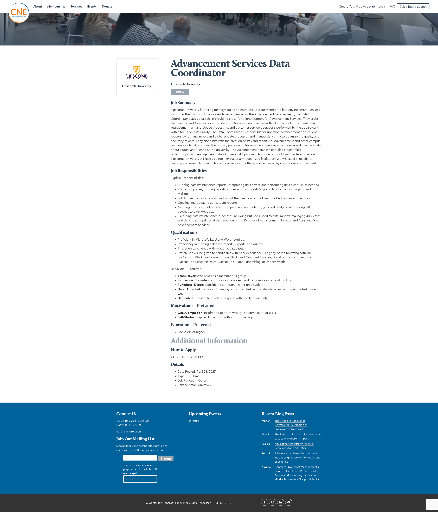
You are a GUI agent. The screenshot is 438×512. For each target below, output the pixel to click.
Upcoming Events (205, 413)
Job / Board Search (413, 7)
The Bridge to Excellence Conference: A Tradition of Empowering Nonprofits (291, 425)
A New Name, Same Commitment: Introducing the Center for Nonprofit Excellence (297, 457)
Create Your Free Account (357, 6)
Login (382, 6)
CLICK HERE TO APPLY (187, 357)
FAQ (392, 6)
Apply (180, 92)
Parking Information (128, 431)
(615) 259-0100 (221, 502)
